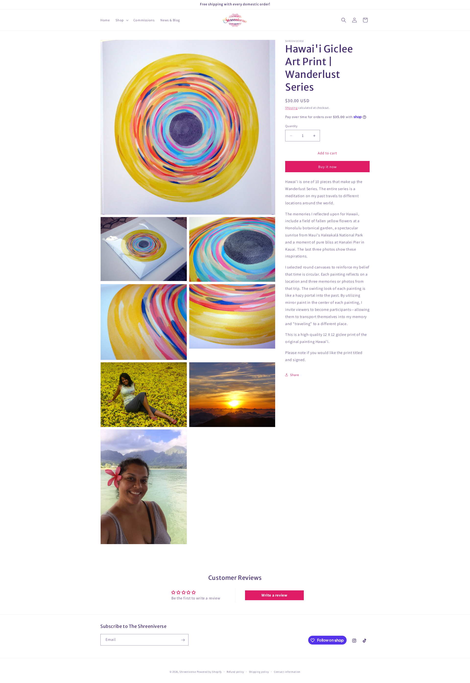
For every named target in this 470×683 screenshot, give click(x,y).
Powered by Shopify (209, 671)
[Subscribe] (182, 640)
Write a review (274, 595)
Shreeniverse (187, 671)
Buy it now (327, 166)
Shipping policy (259, 671)
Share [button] (294, 375)
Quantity (291, 126)
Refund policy (235, 671)
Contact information (287, 671)
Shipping (291, 108)
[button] (121, 20)
